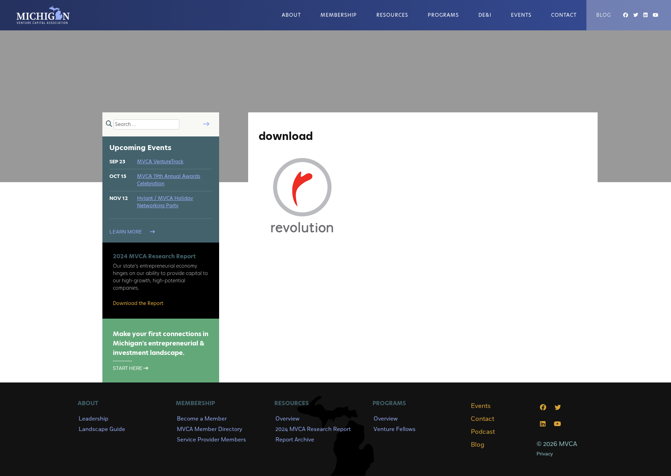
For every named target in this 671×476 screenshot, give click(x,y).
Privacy (544, 454)
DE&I (484, 15)
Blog (603, 15)
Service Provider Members (211, 440)
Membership (338, 15)
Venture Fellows (395, 429)
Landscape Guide (102, 429)
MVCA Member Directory (209, 429)
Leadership (93, 419)
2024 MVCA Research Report (313, 429)
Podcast (483, 432)
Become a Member (202, 419)
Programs (443, 15)
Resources (392, 15)
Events (521, 15)
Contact (564, 15)
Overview (287, 419)
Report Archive (294, 440)
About (291, 15)
